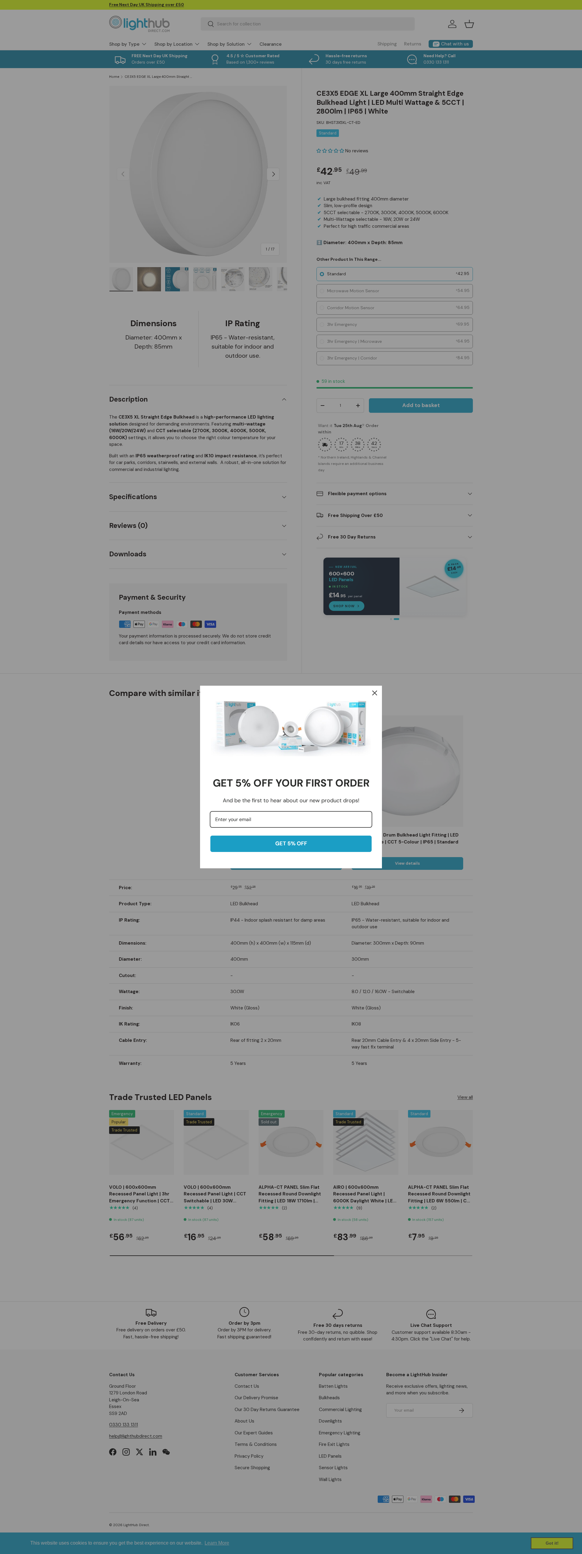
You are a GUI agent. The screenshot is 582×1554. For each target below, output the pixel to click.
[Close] (374, 693)
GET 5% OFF (291, 843)
